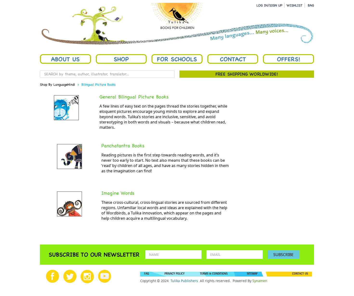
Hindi (71, 84)
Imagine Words (117, 193)
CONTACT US (300, 274)
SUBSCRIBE (283, 254)
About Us (65, 59)
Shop (121, 59)
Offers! (288, 59)
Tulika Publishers (184, 280)
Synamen (259, 280)
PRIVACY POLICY (174, 274)
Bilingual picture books (98, 84)
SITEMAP (252, 274)
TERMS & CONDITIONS (214, 274)
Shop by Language (53, 84)
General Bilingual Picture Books (134, 97)
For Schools (177, 59)
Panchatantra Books (122, 145)
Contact (233, 59)
